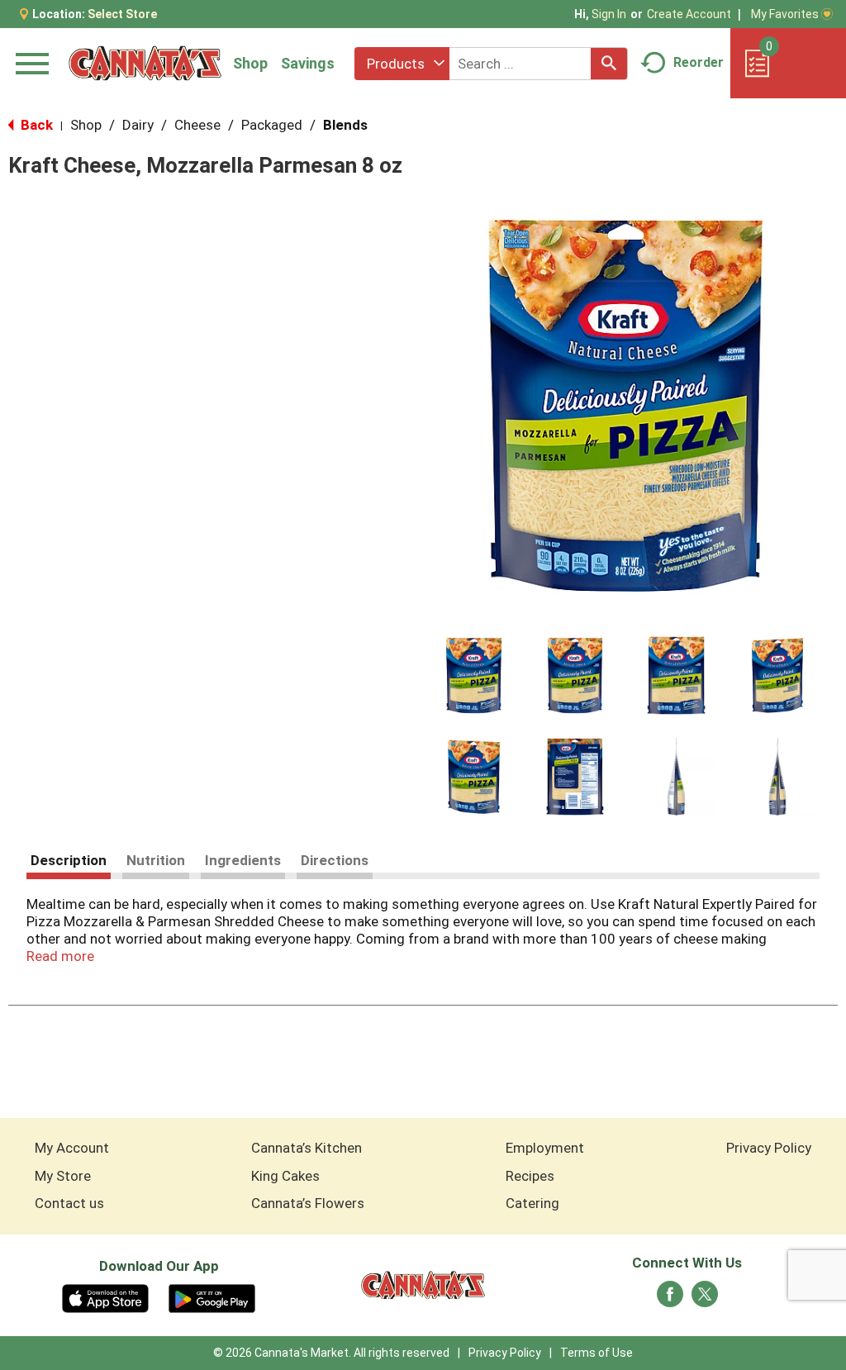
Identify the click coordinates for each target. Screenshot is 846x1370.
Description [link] (69, 860)
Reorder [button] (698, 62)
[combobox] (401, 63)
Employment (545, 1147)
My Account (72, 1147)
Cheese (197, 125)
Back (35, 125)
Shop (250, 63)
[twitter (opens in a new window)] (705, 1299)
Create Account (689, 14)
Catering (532, 1203)
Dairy (138, 125)
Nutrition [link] (155, 860)
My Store (63, 1176)
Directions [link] (334, 860)
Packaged (271, 125)
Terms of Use (596, 1352)
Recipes (530, 1176)
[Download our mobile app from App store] (105, 1297)
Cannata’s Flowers (307, 1203)
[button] (473, 675)
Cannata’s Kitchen (306, 1147)
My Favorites (785, 14)
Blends (345, 125)
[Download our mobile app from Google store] (212, 1297)
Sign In (609, 14)
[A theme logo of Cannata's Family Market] (145, 63)
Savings (308, 63)
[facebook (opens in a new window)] (670, 1299)
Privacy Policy (768, 1147)
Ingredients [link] (243, 860)
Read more (60, 956)
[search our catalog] (609, 63)
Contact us (69, 1203)
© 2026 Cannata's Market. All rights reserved (331, 1352)
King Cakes (285, 1176)
